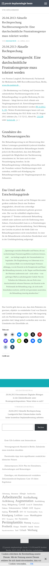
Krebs (40, 512)
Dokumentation (15, 508)
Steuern (36, 527)
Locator (26, 515)
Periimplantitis (12, 522)
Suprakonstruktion (8, 530)
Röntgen (16, 527)
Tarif (16, 530)
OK (31, 564)
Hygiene (37, 508)
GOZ (31, 508)
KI (25, 512)
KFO (21, 512)
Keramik (14, 511)
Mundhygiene (36, 515)
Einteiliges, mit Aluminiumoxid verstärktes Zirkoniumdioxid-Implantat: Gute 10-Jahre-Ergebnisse (21, 478)
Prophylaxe (35, 523)
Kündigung (7, 515)
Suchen (41, 427)
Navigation (10, 519)
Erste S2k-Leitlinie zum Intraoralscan (20, 440)
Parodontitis (23, 519)
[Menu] (45, 3)
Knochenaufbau (32, 512)
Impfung (5, 512)
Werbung (32, 529)
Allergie (22, 494)
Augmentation (24, 501)
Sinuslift (23, 527)
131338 (40, 117)
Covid (22, 504)
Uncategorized (10, 10)
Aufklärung (8, 501)
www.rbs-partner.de (10, 85)
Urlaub (23, 530)
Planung (27, 522)
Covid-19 (29, 505)
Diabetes (5, 508)
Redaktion (11, 41)
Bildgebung (13, 505)
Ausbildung (40, 501)
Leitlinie (18, 515)
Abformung (6, 494)
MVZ (3, 519)
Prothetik (7, 526)
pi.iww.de (11, 120)
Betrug (4, 505)
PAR (16, 519)
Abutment (14, 494)
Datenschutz (38, 505)
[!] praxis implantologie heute (17, 3)
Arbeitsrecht (12, 497)
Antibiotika (31, 494)
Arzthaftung (30, 497)
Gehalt (25, 508)
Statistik (30, 527)
